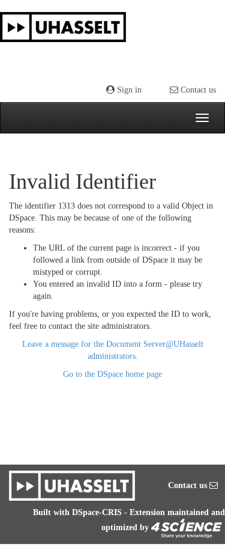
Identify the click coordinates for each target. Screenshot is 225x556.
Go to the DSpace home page (112, 374)
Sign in (128, 89)
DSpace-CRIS (97, 512)
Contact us (197, 89)
